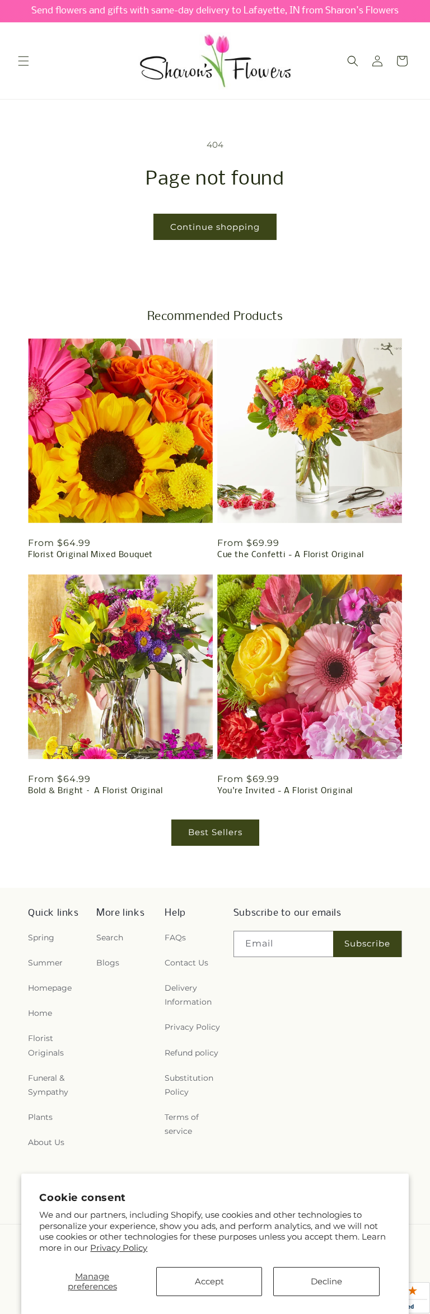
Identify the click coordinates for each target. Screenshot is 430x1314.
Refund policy (191, 1053)
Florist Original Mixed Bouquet (90, 554)
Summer (45, 963)
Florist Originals (46, 1045)
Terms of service (182, 1124)
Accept (209, 1281)
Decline (326, 1281)
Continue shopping (215, 227)
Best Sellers (215, 832)
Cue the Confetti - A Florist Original (290, 554)
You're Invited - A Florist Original (285, 790)
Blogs (107, 963)
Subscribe (367, 943)
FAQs (175, 937)
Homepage (50, 988)
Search (109, 937)
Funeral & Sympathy (48, 1085)
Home (40, 1013)
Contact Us (186, 963)
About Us (46, 1142)
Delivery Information (188, 995)
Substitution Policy (189, 1085)
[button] (23, 61)
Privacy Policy (118, 1247)
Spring (41, 937)
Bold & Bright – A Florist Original (95, 790)
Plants (40, 1117)
